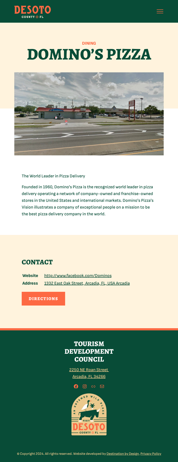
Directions (43, 299)
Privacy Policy (150, 454)
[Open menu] (160, 11)
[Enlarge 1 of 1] (102, 398)
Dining (89, 43)
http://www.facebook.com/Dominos (78, 275)
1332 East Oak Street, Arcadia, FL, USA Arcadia (87, 283)
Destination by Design (123, 454)
